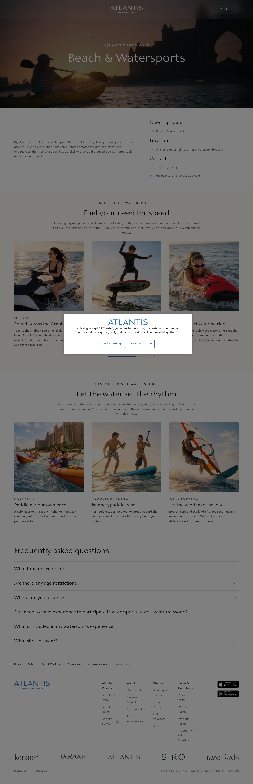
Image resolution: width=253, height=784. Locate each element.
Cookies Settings (112, 343)
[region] (128, 334)
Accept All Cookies (141, 343)
